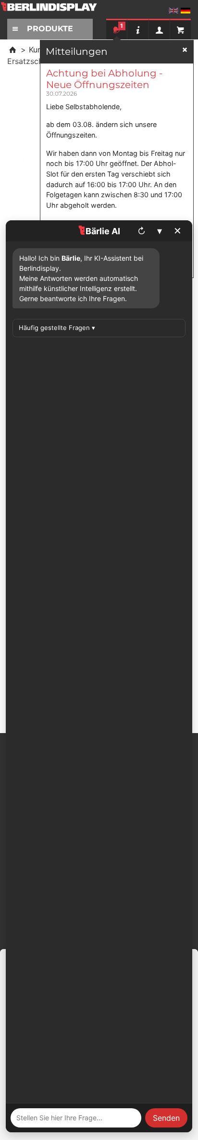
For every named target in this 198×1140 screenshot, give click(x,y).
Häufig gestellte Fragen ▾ (57, 327)
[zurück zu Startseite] (12, 49)
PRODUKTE (50, 28)
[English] (173, 10)
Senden (166, 1118)
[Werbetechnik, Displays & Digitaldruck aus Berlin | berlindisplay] (55, 10)
